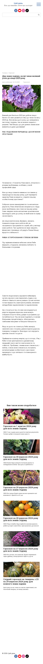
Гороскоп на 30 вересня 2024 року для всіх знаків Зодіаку (20, 458)
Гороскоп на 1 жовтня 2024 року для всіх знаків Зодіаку (19, 427)
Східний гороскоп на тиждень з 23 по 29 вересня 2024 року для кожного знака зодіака (21, 581)
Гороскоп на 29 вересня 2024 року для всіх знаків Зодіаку (20, 488)
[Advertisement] (21, 44)
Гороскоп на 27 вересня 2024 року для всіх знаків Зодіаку (20, 549)
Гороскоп (26, 82)
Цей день (18, 3)
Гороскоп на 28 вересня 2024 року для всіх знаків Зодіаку (20, 519)
